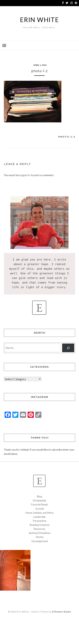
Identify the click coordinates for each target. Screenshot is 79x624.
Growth (39, 508)
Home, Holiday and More (39, 512)
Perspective (39, 520)
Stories (40, 536)
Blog (39, 496)
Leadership (39, 516)
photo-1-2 (66, 136)
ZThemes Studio (61, 611)
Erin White (39, 19)
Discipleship (39, 500)
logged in (24, 175)
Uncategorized (39, 541)
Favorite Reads (39, 504)
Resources (39, 528)
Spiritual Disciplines (39, 532)
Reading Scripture (39, 524)
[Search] (68, 348)
